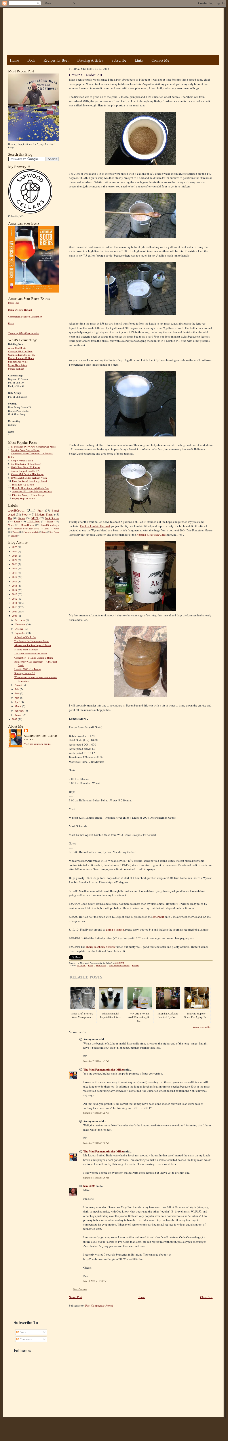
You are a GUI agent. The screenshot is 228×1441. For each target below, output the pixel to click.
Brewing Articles (90, 60)
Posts (22, 1332)
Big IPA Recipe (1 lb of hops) (26, 463)
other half (158, 917)
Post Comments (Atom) (99, 1305)
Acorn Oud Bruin (17, 347)
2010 (15, 607)
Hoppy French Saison (22, 460)
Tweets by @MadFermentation (23, 333)
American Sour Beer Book (26, 528)
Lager (17, 521)
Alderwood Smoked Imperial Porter (32, 645)
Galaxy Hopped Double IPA (25, 470)
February (20, 710)
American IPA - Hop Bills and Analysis (32, 491)
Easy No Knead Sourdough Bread (29, 481)
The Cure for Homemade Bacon (30, 653)
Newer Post (75, 1297)
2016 (15, 581)
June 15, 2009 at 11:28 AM (94, 1281)
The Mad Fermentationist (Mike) (103, 1069)
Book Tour (13, 302)
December (20, 620)
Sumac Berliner (16, 368)
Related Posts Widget (202, 1027)
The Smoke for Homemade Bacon (31, 641)
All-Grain (81, 965)
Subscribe (119, 60)
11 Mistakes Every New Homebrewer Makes (33, 446)
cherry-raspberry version (100, 947)
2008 (15, 615)
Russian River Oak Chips (152, 534)
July (17, 689)
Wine (11, 525)
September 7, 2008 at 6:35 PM (96, 1112)
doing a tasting (115, 929)
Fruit (40, 510)
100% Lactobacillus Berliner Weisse (29, 477)
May (17, 697)
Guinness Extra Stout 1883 (22, 354)
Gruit (56, 528)
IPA (10, 518)
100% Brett (33, 521)
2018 (15, 572)
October (19, 628)
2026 (15, 547)
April (18, 702)
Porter (50, 521)
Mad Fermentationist (119, 965)
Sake (44, 531)
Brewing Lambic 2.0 (24, 673)
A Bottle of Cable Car (25, 637)
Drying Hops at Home (23, 498)
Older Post (206, 1297)
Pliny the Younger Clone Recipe (28, 495)
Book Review (52, 518)
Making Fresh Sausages (26, 649)
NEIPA (34, 518)
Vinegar (14, 535)
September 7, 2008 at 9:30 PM (96, 1143)
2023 (15, 555)
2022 (15, 560)
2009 (15, 611)
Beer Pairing (54, 532)
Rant (46, 528)
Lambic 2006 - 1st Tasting (27, 669)
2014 (15, 590)
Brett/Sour (16, 510)
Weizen (15, 531)
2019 (15, 568)
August (19, 684)
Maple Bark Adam (17, 365)
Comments (25, 1339)
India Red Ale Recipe (23, 484)
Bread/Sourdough (50, 525)
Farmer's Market (30, 531)
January (19, 714)
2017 (15, 577)
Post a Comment (80, 1289)
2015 (15, 585)
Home (14, 60)
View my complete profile (37, 743)
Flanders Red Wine (18, 361)
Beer (90, 965)
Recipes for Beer (56, 60)
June (17, 693)
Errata (11, 323)
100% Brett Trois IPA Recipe (25, 467)
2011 (15, 602)
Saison (21, 518)
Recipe (135, 965)
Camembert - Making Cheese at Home (33, 657)
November (20, 624)
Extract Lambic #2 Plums (21, 358)
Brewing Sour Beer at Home (25, 450)
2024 (15, 551)
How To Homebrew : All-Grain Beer (30, 488)
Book (31, 60)
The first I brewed (95, 526)
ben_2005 (89, 1186)
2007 (15, 719)
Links (139, 60)
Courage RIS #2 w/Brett (20, 351)
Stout (25, 514)
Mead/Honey (27, 525)
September (20, 633)
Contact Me (160, 60)
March (18, 706)
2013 (15, 594)
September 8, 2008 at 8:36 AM (96, 1177)
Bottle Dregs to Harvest (20, 309)
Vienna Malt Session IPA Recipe (27, 474)
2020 (15, 564)
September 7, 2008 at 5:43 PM (96, 1061)
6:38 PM (119, 963)
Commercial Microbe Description (25, 316)
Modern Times (44, 514)
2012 (15, 598)
